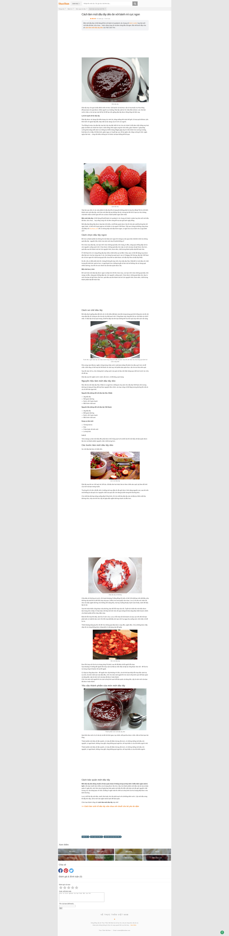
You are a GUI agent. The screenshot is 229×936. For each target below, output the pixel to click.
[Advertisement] (115, 44)
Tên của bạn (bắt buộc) (66, 903)
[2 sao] (65, 887)
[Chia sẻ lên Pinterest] (66, 870)
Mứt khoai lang (72, 858)
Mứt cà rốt (100, 851)
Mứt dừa (72, 851)
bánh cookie (133, 23)
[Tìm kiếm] (135, 3)
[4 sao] (72, 887)
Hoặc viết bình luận (65, 891)
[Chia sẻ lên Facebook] (60, 870)
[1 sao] (61, 887)
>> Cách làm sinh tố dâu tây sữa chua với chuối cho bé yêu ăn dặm (110, 806)
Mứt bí (157, 851)
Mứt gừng (129, 851)
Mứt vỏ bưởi (129, 858)
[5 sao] (76, 887)
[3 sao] (68, 887)
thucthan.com (94, 228)
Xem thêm (133, 925)
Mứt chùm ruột (157, 858)
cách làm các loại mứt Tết (112, 836)
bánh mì (84, 836)
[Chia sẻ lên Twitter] (71, 870)
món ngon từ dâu (96, 836)
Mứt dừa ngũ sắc (100, 858)
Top (222, 932)
